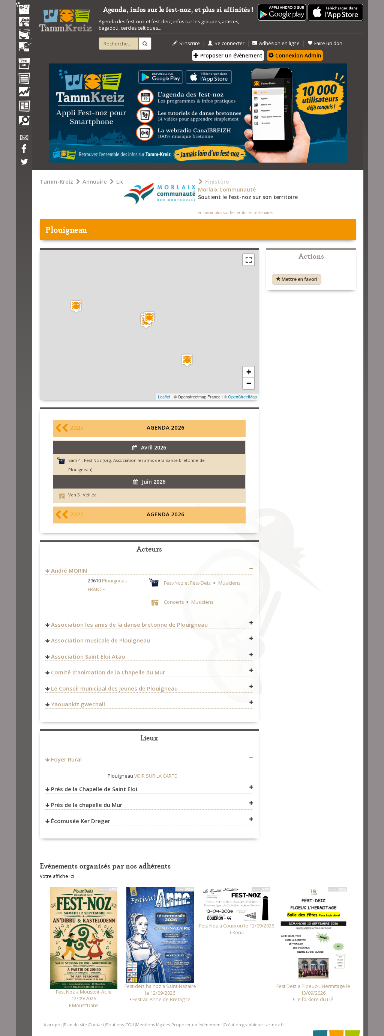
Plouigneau (115, 581)
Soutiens (115, 1024)
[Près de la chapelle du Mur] (76, 307)
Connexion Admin (297, 55)
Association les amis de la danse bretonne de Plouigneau (129, 624)
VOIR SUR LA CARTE (155, 776)
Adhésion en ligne (279, 43)
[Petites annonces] (24, 122)
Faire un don (328, 43)
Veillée (90, 495)
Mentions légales (153, 1024)
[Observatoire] (24, 93)
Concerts (174, 602)
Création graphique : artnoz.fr (254, 1024)
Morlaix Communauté (227, 189)
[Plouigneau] (149, 318)
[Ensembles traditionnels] (24, 43)
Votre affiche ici (57, 876)
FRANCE (96, 589)
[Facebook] (24, 151)
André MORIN (69, 570)
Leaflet (164, 397)
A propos (53, 1024)
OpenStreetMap (242, 397)
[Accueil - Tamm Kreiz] (65, 18)
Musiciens (229, 583)
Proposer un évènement (230, 55)
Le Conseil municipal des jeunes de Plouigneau (114, 688)
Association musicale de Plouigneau (100, 640)
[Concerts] (24, 22)
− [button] (248, 383)
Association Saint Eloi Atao (88, 656)
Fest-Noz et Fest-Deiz (187, 583)
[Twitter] (24, 165)
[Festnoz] (24, 9)
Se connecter (229, 43)
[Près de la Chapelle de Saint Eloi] (187, 360)
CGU (129, 1024)
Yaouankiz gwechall (78, 704)
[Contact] (24, 139)
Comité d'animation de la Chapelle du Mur (108, 672)
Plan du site (75, 1024)
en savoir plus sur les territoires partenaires (235, 212)
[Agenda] (24, 65)
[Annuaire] (24, 79)
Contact (96, 1024)
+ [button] (248, 372)
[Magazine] (24, 107)
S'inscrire (189, 43)
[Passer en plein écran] (248, 259)
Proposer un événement (196, 1024)
